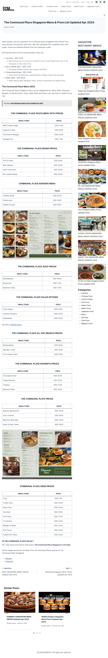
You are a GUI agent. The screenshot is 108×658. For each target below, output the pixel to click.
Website (8, 559)
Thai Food (85, 321)
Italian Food (86, 308)
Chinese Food (86, 296)
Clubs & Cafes (87, 299)
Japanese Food (87, 311)
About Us (68, 2)
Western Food (86, 324)
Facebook (9, 561)
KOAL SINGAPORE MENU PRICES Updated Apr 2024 (15, 572)
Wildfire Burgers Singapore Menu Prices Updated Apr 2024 (52, 619)
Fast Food (85, 302)
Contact (83, 2)
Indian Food (86, 305)
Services (84, 317)
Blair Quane (12, 623)
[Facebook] (96, 2)
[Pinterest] (104, 2)
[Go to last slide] (7, 611)
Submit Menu (75, 2)
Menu (83, 314)
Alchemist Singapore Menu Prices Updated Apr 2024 (58, 572)
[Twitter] (100, 2)
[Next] (67, 611)
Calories (84, 293)
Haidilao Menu (16, 325)
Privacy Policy (89, 2)
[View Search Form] (104, 15)
